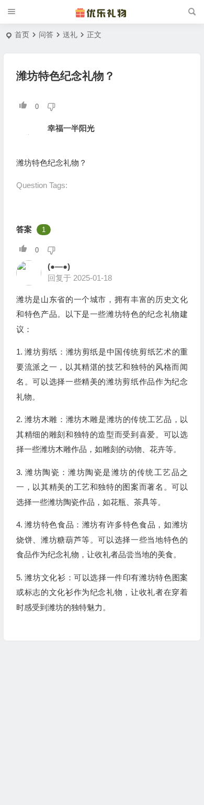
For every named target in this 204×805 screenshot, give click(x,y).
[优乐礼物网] (102, 12)
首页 (22, 34)
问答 (46, 34)
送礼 (70, 34)
